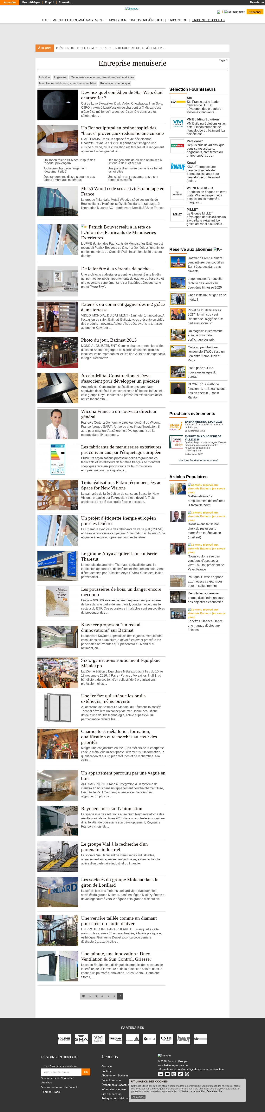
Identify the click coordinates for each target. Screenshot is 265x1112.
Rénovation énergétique (115, 83)
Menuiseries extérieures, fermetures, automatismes (102, 77)
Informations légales (113, 1089)
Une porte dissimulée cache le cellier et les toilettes (135, 170)
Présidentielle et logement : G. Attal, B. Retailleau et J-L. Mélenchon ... (111, 48)
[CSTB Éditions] (166, 1038)
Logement (60, 77)
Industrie (44, 77)
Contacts (106, 1066)
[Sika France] (132, 1038)
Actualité (10, 2)
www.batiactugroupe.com (173, 1065)
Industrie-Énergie (147, 20)
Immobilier (117, 20)
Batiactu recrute (111, 1080)
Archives (46, 1082)
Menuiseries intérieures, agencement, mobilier (67, 83)
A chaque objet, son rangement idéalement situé (65, 170)
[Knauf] (183, 1038)
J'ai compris (138, 1097)
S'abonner (255, 11)
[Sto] (200, 1038)
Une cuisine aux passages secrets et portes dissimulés (133, 178)
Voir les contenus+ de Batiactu (59, 1087)
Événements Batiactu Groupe (119, 1084)
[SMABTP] (81, 1038)
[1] (83, 996)
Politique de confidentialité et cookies (124, 1098)
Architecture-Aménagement (78, 20)
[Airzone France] (149, 1038)
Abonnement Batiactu (114, 1075)
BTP (45, 20)
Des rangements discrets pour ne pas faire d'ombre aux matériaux (69, 178)
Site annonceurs (111, 1093)
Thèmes (46, 1091)
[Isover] (115, 1038)
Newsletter (256, 2)
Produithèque (31, 2)
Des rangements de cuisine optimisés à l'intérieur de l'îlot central (135, 161)
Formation (65, 2)
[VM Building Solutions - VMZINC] (98, 1038)
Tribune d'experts (208, 20)
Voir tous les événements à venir (198, 460)
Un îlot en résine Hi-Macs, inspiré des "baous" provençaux (69, 161)
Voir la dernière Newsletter (57, 1078)
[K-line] (64, 1038)
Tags (57, 1091)
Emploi (49, 2)
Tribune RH (177, 20)
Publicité (106, 1071)
